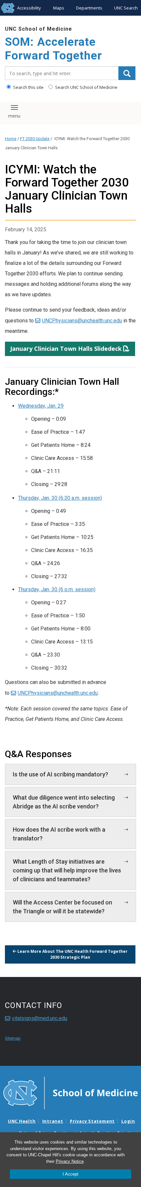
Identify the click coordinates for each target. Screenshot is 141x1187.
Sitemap (13, 1038)
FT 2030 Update (35, 138)
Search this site (28, 87)
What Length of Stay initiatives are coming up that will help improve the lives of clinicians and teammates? (67, 870)
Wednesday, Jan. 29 (41, 406)
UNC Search (126, 8)
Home (10, 138)
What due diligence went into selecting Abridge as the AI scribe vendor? (64, 802)
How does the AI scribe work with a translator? (59, 834)
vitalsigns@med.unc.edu (39, 1018)
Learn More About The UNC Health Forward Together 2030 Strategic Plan (72, 954)
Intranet (52, 1121)
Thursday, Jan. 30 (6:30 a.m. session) (60, 498)
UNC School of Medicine (38, 29)
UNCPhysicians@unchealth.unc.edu (82, 320)
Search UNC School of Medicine (85, 87)
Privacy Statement (92, 1121)
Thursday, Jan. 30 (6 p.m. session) (56, 589)
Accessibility (29, 8)
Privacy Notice (70, 1161)
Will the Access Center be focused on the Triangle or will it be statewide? (62, 907)
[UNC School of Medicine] (70, 1093)
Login (128, 1121)
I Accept (70, 1174)
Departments (89, 8)
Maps (58, 8)
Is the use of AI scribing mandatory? (60, 774)
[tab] (70, 774)
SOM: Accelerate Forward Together (53, 48)
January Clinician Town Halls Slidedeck (66, 348)
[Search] (126, 73)
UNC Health (22, 1121)
